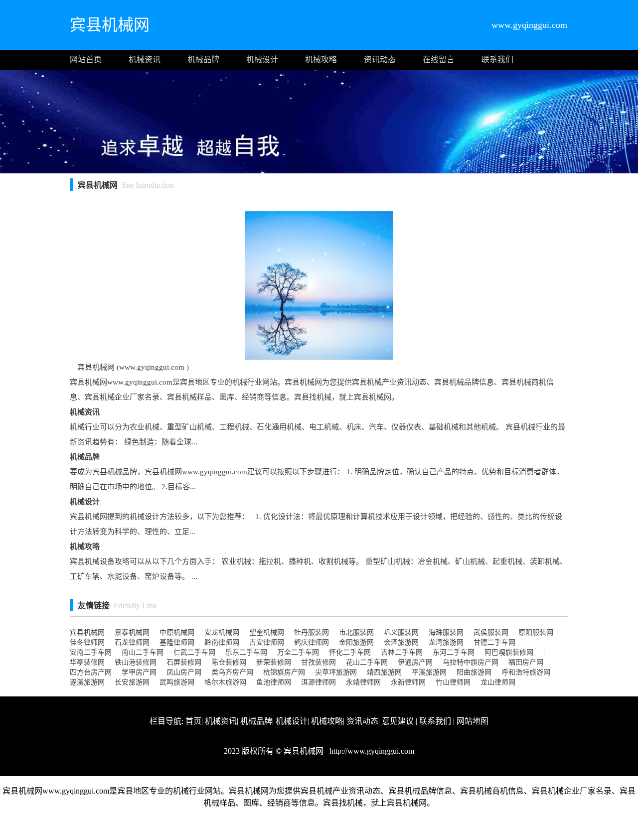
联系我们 (497, 59)
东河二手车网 (454, 652)
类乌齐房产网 (232, 672)
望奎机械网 (266, 632)
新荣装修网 (273, 662)
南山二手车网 (142, 652)
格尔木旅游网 (225, 682)
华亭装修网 (87, 662)
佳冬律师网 (87, 642)
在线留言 (439, 59)
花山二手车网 (367, 662)
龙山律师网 (497, 682)
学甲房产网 (139, 672)
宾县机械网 (87, 632)
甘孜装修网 (318, 662)
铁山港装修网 (136, 662)
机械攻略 (321, 59)
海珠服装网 (446, 632)
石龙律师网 (132, 642)
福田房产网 (525, 662)
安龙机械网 (221, 632)
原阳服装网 (535, 632)
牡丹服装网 (311, 632)
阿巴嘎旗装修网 (508, 652)
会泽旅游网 (401, 642)
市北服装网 (356, 632)
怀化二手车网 (350, 652)
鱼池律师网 (273, 682)
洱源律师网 (318, 682)
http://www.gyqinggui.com (370, 751)
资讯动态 (380, 59)
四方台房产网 (91, 672)
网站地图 (472, 721)
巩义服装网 (401, 632)
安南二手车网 (91, 652)
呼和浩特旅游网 (525, 672)
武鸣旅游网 (177, 682)
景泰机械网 (132, 632)
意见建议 (398, 721)
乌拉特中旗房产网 (470, 662)
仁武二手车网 (194, 652)
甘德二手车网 (494, 642)
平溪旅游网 (429, 672)
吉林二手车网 (402, 652)
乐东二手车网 (246, 652)
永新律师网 (408, 682)
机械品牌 (203, 59)
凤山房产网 (183, 672)
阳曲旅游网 (474, 672)
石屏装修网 (183, 662)
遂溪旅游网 (87, 682)
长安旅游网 (132, 682)
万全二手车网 (298, 652)
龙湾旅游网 (446, 642)
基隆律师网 (177, 642)
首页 (193, 721)
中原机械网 (177, 632)
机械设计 (262, 59)
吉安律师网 (266, 642)
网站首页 (86, 59)
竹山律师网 (453, 682)
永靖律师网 (363, 682)
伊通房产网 (415, 662)
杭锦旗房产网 (284, 672)
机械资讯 (144, 59)
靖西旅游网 (384, 672)
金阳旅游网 (356, 642)
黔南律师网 (221, 642)
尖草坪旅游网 (336, 672)
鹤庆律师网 (311, 642)
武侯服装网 (491, 632)
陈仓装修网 (228, 662)
